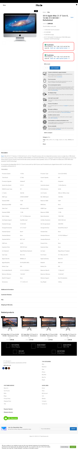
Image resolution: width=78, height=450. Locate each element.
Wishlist (44, 398)
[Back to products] (71, 12)
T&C (5, 403)
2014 (50, 139)
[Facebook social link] (37, 1)
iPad (43, 369)
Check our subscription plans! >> (60, 48)
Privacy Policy (7, 398)
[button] (2, 27)
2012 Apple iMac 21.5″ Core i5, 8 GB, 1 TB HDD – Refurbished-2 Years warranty (10, 336)
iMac (48, 12)
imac (66, 139)
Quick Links (45, 385)
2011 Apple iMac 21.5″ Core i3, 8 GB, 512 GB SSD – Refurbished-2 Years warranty (49, 336)
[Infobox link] (13, 346)
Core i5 (60, 139)
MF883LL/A (71, 139)
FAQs (5, 393)
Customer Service (9, 385)
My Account (45, 393)
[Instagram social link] (41, 1)
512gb (56, 139)
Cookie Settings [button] (64, 446)
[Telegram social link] (54, 144)
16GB (47, 139)
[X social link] (39, 1)
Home (44, 12)
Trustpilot (66, 105)
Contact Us (44, 403)
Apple (72, 17)
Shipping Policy (7, 401)
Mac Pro (44, 377)
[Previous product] (70, 12)
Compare (44, 401)
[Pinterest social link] (51, 144)
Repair (43, 379)
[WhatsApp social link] (52, 144)
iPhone (43, 372)
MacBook (44, 366)
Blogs (5, 396)
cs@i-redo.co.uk (7, 365)
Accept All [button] (73, 446)
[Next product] (73, 12)
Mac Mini (44, 374)
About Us (6, 388)
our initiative (58, 129)
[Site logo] (39, 5)
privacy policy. (55, 90)
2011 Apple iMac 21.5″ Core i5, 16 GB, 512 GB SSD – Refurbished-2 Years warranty (29, 336)
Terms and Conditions (66, 112)
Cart (43, 396)
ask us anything (54, 118)
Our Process (7, 390)
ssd (43, 141)
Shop (43, 390)
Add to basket (55, 67)
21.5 (53, 139)
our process (59, 76)
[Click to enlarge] (4, 43)
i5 (63, 139)
